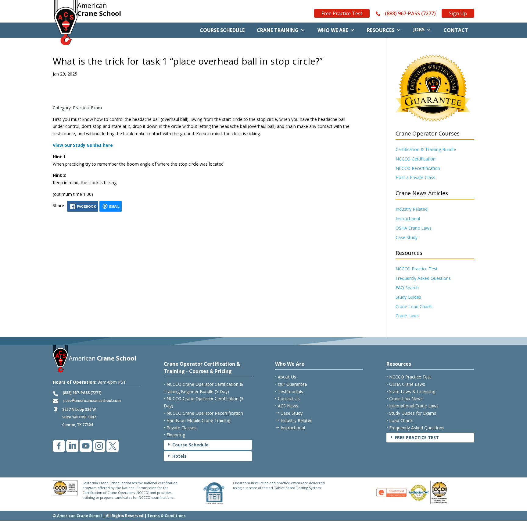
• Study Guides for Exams (411, 413)
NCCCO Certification (416, 159)
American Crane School (79, 515)
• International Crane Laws (412, 406)
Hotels (177, 456)
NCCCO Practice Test (417, 269)
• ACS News (286, 406)
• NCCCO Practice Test (408, 377)
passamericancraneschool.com (92, 400)
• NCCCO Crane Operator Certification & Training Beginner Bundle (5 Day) (203, 387)
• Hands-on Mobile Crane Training (197, 420)
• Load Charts (399, 420)
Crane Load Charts (414, 306)
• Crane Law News (404, 398)
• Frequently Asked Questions (415, 428)
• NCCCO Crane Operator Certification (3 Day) (203, 402)
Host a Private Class (415, 177)
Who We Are (332, 30)
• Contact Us (287, 398)
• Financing (174, 435)
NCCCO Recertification (418, 168)
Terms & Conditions (166, 515)
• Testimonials (289, 391)
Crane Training (278, 30)
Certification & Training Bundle (426, 149)
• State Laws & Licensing (410, 391)
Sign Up (458, 13)
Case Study (407, 237)
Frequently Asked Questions (423, 278)
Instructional (408, 218)
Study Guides (408, 297)
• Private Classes (180, 428)
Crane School (99, 9)
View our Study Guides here (83, 145)
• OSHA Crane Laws (405, 384)
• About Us (285, 377)
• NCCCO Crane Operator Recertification (203, 413)
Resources (380, 30)
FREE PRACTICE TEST (414, 437)
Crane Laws (407, 316)
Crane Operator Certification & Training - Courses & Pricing (202, 368)
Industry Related (412, 209)
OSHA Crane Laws (414, 228)
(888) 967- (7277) (82, 392)
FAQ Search (407, 287)
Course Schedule (222, 30)
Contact (455, 30)
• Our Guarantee (291, 384)
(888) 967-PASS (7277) (410, 14)
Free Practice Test (341, 13)
